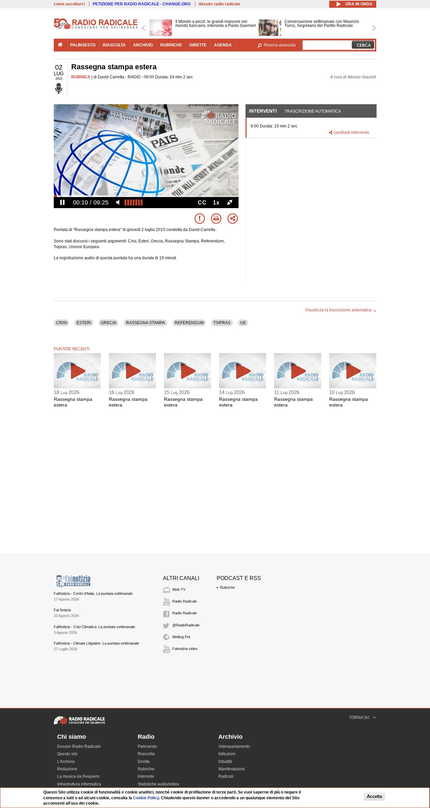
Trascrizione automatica (313, 111)
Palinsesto (147, 746)
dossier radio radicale (219, 4)
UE (243, 322)
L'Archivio (66, 761)
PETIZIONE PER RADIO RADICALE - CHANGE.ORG (141, 4)
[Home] (96, 28)
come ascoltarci (69, 4)
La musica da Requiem (78, 776)
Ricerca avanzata (280, 45)
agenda (223, 45)
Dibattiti (225, 761)
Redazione (67, 769)
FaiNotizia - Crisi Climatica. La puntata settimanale (94, 627)
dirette (198, 45)
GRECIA (108, 322)
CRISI (61, 322)
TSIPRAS (221, 322)
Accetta (374, 796)
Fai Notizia (62, 610)
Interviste (146, 776)
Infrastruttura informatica (79, 784)
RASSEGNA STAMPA (145, 322)
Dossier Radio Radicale (79, 746)
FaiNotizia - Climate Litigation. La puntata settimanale (96, 643)
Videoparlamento (234, 746)
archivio (143, 45)
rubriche (171, 45)
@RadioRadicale (186, 625)
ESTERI (84, 322)
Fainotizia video (185, 649)
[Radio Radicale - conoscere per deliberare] (79, 724)
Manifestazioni (231, 769)
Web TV (178, 589)
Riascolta (146, 754)
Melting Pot (181, 637)
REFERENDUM (189, 322)
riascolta (114, 45)
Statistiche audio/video (158, 784)
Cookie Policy (146, 798)
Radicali (225, 776)
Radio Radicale (184, 601)
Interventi (263, 111)
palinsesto (82, 45)
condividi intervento (351, 132)
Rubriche (227, 587)
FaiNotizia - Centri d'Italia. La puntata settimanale (93, 593)
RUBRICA (80, 77)
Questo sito (67, 754)
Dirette (144, 761)
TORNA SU (359, 717)
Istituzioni (226, 754)
